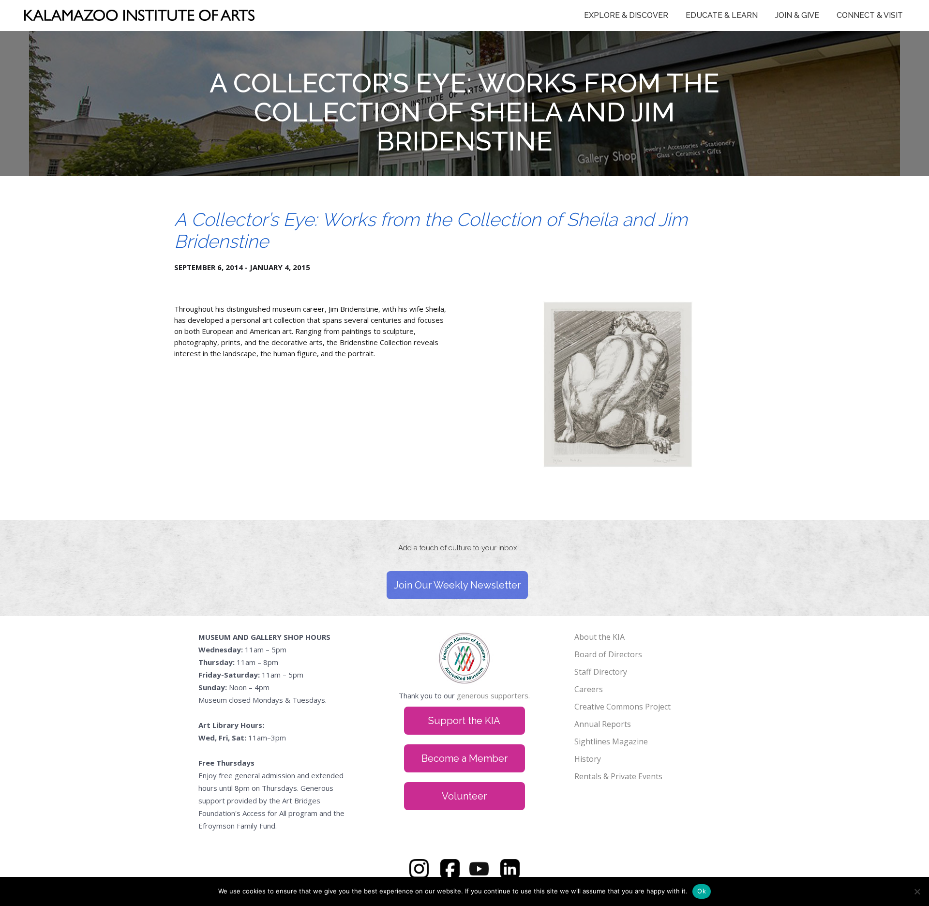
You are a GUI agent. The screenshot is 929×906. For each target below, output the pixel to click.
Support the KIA (464, 720)
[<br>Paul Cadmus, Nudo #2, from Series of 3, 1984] (617, 298)
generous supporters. (493, 695)
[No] (917, 891)
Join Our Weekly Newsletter (457, 585)
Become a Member (464, 758)
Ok (701, 891)
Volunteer (464, 796)
